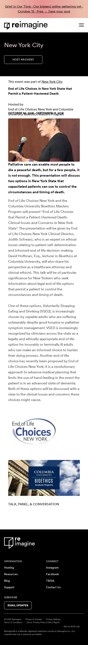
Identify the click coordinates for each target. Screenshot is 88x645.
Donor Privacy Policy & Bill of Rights (43, 622)
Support (9, 587)
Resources (11, 574)
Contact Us (53, 587)
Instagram (52, 567)
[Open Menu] (81, 25)
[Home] (26, 25)
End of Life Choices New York (30, 109)
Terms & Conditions (13, 622)
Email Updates (18, 605)
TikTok (50, 580)
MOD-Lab (75, 626)
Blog (7, 580)
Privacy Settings (53, 619)
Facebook (52, 574)
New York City (52, 82)
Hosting (9, 567)
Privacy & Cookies (33, 619)
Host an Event (23, 59)
